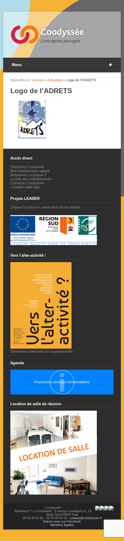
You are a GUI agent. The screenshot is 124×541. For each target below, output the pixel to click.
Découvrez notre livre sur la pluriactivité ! (42, 352)
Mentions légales (62, 525)
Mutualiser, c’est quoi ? (28, 175)
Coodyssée (62, 32)
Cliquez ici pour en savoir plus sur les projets (45, 207)
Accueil (38, 80)
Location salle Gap (25, 187)
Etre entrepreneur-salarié (30, 171)
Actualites (55, 80)
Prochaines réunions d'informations (62, 382)
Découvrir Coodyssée (27, 167)
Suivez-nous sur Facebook (62, 521)
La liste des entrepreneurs (30, 179)
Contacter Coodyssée (27, 183)
